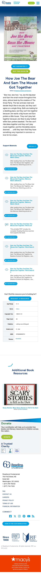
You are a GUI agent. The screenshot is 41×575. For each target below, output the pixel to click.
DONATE (31, 3)
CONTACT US (7, 494)
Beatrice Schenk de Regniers (23, 90)
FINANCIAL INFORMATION (11, 506)
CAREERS (5, 497)
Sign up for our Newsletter (16, 524)
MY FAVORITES (19, 66)
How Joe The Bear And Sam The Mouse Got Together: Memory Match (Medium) (21, 179)
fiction (17, 309)
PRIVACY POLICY (8, 500)
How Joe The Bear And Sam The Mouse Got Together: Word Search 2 (22, 270)
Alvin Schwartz (23, 409)
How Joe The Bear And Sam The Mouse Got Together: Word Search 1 (22, 247)
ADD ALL (32, 146)
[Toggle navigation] (38, 3)
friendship (18, 338)
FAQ (3, 491)
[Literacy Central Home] (17, 2)
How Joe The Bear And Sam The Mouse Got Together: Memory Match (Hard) (21, 202)
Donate (7, 437)
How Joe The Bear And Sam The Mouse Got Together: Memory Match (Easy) (21, 155)
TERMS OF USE (8, 503)
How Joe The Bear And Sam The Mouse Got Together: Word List (21, 224)
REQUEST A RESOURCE (20, 298)
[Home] (8, 2)
